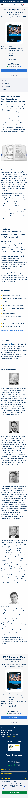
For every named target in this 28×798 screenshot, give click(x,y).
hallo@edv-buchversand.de (12, 736)
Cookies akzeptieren (14, 792)
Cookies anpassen (14, 796)
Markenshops (6, 778)
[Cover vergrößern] (14, 33)
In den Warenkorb (14, 70)
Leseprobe (7, 86)
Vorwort (6, 83)
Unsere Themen (6, 774)
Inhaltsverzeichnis (9, 81)
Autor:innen (5, 89)
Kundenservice (6, 769)
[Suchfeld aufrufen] (15, 4)
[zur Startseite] (6, 4)
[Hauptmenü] (26, 4)
